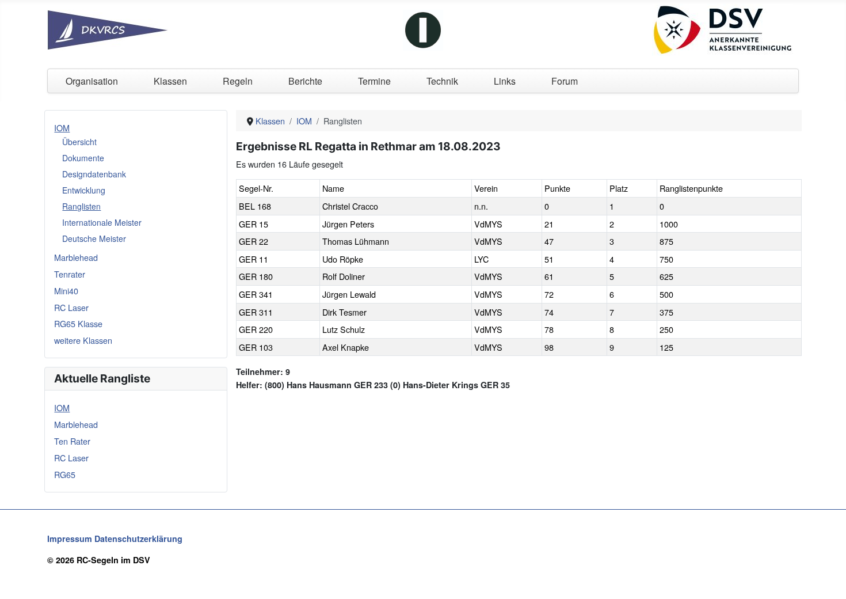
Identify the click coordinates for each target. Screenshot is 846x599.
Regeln (238, 81)
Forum (564, 81)
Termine (374, 81)
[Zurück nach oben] (827, 579)
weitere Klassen (83, 340)
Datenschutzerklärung (138, 538)
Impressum (69, 538)
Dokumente (83, 158)
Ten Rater (72, 441)
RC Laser (71, 307)
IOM (62, 128)
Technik (442, 81)
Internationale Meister (102, 222)
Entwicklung (83, 190)
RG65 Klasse (78, 323)
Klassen (170, 81)
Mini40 (66, 291)
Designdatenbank (94, 174)
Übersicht (79, 141)
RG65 (64, 474)
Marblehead (76, 257)
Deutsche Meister (94, 238)
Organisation (92, 81)
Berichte (305, 81)
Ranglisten (81, 206)
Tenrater (69, 274)
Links (505, 81)
